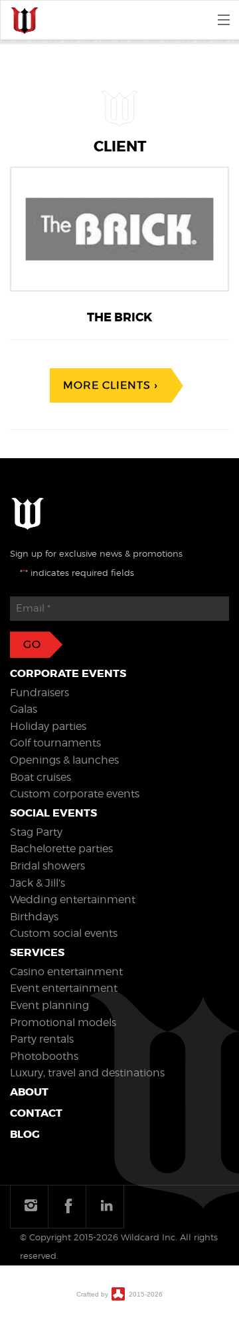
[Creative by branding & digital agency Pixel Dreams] (118, 1293)
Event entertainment (64, 988)
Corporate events (68, 673)
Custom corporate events (74, 793)
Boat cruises (40, 777)
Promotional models (63, 1022)
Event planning (49, 1005)
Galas (23, 709)
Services (37, 952)
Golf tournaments (55, 743)
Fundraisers (39, 692)
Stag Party (36, 832)
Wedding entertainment (72, 899)
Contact (36, 1113)
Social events (53, 813)
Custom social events (64, 933)
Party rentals (42, 1039)
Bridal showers (47, 866)
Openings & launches (64, 760)
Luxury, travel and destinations (87, 1072)
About (29, 1092)
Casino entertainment (66, 971)
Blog (25, 1134)
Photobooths (44, 1056)
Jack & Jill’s (37, 883)
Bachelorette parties (61, 848)
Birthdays (34, 916)
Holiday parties (48, 726)
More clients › (110, 385)
